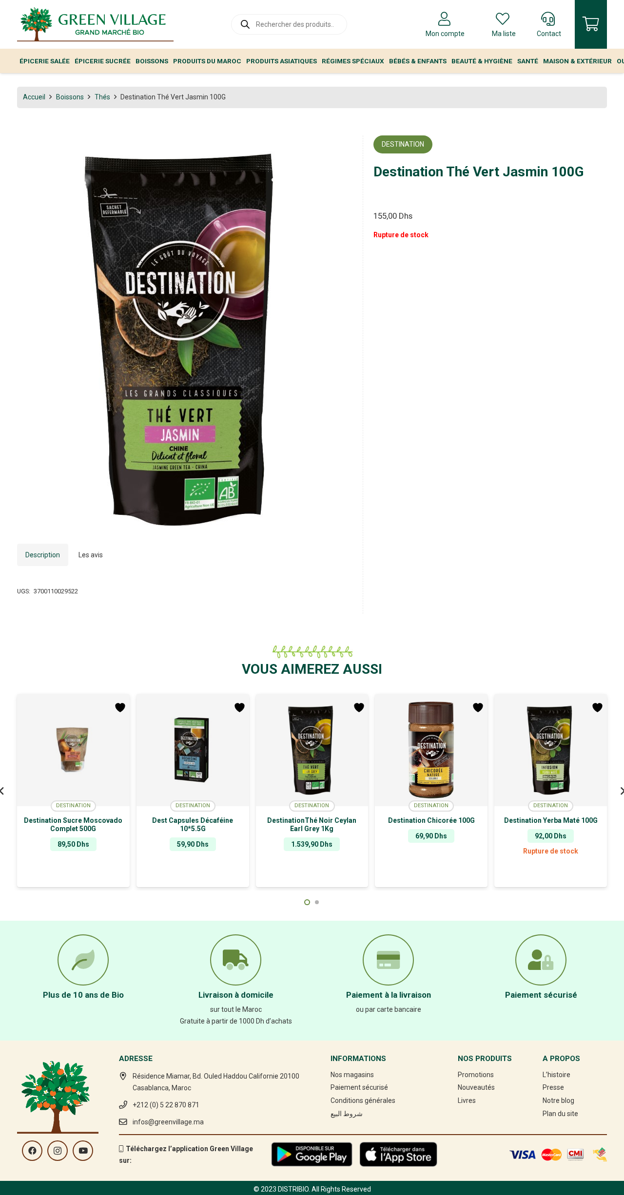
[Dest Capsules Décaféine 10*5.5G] (192, 750)
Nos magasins (352, 1075)
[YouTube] (83, 1150)
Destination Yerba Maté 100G (551, 820)
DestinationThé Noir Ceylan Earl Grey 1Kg (311, 824)
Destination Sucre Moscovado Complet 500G (73, 824)
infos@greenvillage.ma (168, 1122)
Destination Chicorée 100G (431, 820)
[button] (338, 149)
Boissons (70, 97)
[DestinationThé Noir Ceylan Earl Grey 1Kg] (312, 750)
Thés (102, 97)
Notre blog (558, 1100)
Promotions (476, 1075)
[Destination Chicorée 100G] (431, 750)
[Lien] (95, 24)
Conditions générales (363, 1100)
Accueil (34, 97)
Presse (553, 1087)
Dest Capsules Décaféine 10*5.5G (192, 824)
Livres (467, 1100)
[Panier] (591, 24)
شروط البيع (347, 1114)
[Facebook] (32, 1150)
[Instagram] (57, 1150)
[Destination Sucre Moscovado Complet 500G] (73, 750)
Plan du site (560, 1114)
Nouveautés (476, 1087)
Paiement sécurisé (359, 1087)
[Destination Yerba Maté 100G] (550, 750)
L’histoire (556, 1075)
